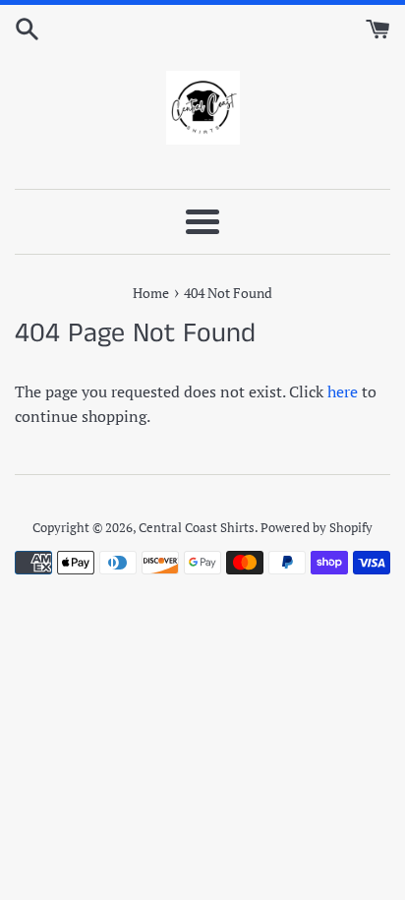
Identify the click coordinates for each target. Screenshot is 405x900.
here (342, 391)
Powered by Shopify (316, 527)
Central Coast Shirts (197, 527)
